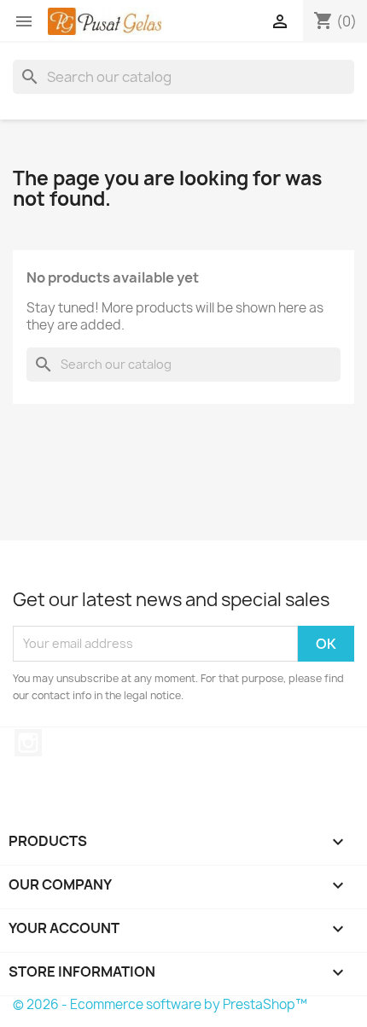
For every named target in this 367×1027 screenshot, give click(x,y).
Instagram (28, 742)
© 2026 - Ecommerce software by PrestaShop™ (160, 1004)
